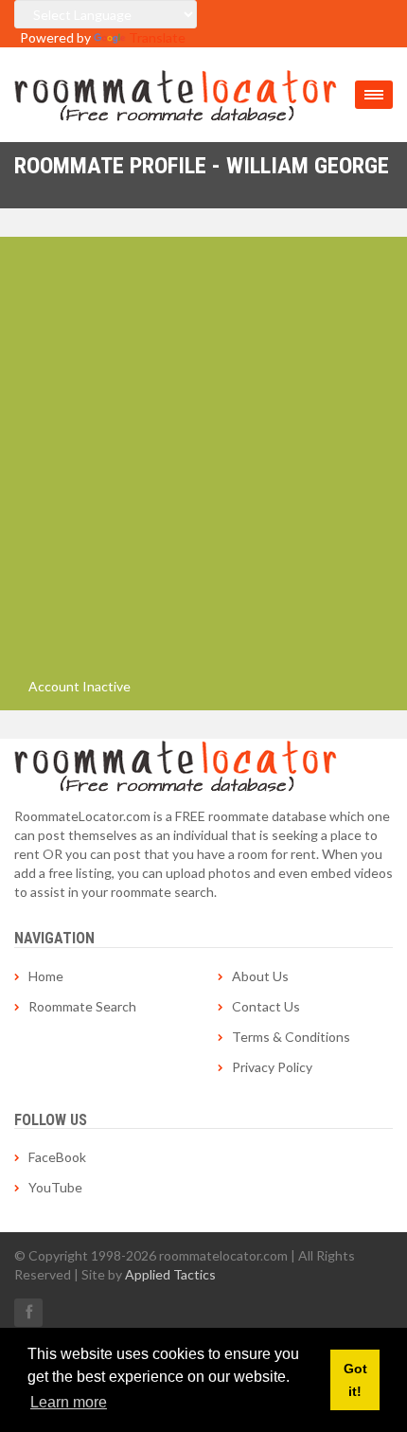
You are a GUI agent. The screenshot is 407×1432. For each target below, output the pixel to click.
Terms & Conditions (291, 1037)
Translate (157, 37)
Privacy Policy (272, 1067)
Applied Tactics (170, 1274)
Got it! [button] (355, 1380)
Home (45, 976)
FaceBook (57, 1157)
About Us (260, 976)
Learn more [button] (68, 1402)
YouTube (55, 1187)
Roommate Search (82, 1006)
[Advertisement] (203, 464)
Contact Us (266, 1006)
